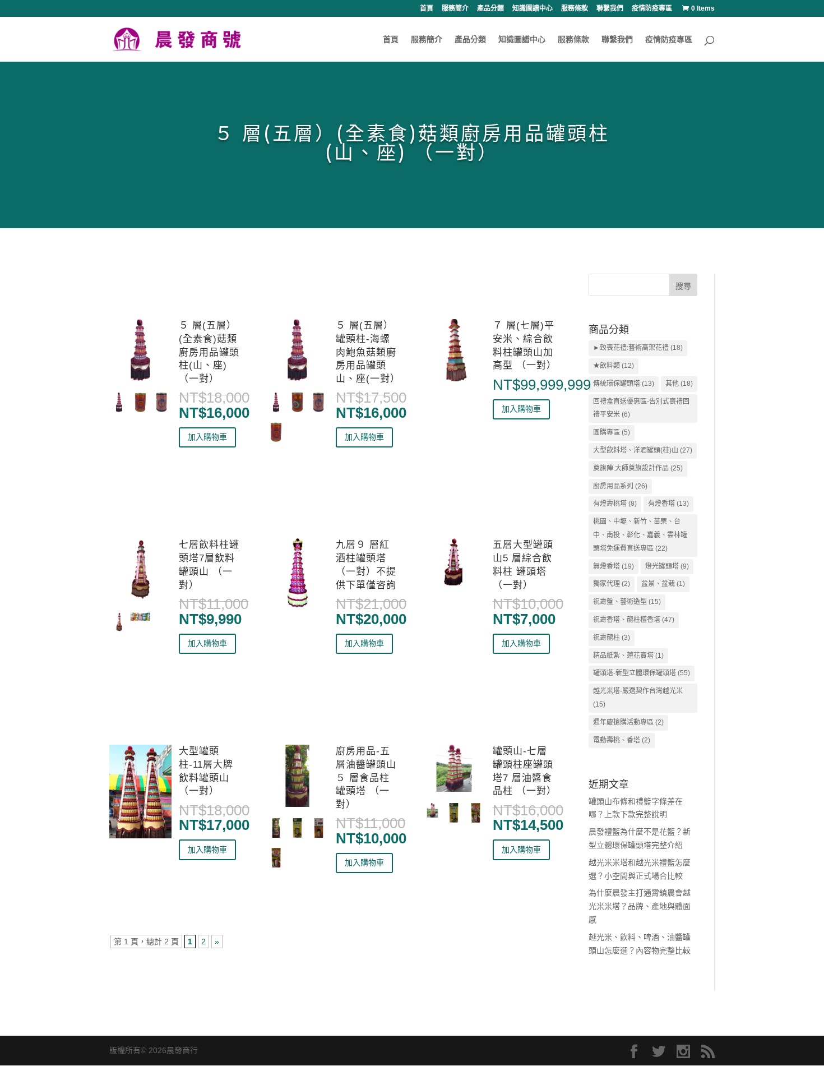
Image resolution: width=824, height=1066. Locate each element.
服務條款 (574, 8)
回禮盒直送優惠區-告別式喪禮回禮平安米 (641, 408)
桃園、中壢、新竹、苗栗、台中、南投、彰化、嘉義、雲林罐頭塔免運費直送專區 (640, 535)
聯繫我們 (609, 8)
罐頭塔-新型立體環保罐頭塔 (641, 673)
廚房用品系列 (620, 486)
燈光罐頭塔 (667, 566)
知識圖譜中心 (532, 8)
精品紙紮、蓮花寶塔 (628, 655)
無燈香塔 (613, 566)
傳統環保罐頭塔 (623, 383)
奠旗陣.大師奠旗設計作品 (638, 468)
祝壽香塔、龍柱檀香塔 (633, 620)
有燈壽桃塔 (615, 503)
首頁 (426, 8)
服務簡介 (455, 8)
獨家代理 (611, 584)
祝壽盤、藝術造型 (627, 602)
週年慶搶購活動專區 (628, 722)
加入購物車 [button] (207, 436)
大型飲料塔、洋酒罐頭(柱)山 (642, 450)
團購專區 (611, 432)
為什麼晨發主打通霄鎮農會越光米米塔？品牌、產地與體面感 (640, 906)
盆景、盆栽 (663, 584)
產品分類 (490, 8)
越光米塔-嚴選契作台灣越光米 (638, 697)
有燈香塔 (668, 503)
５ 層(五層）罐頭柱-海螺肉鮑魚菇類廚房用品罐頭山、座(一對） (368, 352)
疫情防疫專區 (652, 8)
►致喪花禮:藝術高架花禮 (638, 348)
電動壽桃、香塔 (621, 740)
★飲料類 (613, 366)
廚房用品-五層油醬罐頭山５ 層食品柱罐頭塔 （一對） (366, 778)
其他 (679, 383)
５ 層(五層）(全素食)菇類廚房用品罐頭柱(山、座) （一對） (209, 352)
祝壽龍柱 (611, 638)
